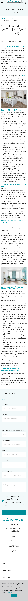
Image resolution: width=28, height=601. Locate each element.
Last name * (5, 414)
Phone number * (6, 440)
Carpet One (4, 18)
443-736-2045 (14, 12)
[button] (19, 3)
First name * (5, 404)
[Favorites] (22, 3)
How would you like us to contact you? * (12, 430)
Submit (14, 512)
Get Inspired (7, 570)
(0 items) (25, 3)
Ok (14, 595)
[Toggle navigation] (2, 3)
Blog (11, 18)
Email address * (6, 450)
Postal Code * (5, 460)
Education (7, 577)
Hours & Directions (14, 531)
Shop (5, 563)
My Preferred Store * (7, 471)
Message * (4, 480)
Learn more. (11, 592)
